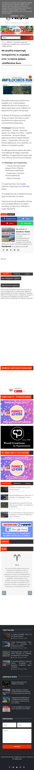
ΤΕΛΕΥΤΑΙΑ (6, 483)
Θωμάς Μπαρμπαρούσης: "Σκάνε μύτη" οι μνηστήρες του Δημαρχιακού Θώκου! (21, 496)
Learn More (14, 16)
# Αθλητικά (11, 214)
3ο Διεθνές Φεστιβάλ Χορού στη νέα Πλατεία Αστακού (21, 635)
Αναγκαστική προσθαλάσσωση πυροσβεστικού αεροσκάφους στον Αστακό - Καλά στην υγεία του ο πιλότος (20, 700)
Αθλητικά (9, 42)
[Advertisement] (17, 267)
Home (3, 42)
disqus (28, 274)
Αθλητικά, (4, 70)
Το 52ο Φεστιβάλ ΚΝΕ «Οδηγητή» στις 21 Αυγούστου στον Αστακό (21, 707)
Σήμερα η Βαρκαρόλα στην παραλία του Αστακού (19, 683)
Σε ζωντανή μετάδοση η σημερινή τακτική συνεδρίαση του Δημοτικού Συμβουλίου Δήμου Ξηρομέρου (21, 514)
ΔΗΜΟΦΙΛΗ (17, 483)
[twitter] (13, 767)
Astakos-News (5, 757)
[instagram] (20, 767)
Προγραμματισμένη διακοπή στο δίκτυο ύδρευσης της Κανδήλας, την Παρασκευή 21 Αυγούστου (21, 505)
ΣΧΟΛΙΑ (27, 483)
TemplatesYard (15, 761)
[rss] (24, 767)
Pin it (11, 223)
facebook (17, 274)
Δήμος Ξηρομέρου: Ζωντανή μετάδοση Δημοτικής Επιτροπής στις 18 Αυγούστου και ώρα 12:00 (21, 691)
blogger (6, 274)
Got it (22, 16)
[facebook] (9, 767)
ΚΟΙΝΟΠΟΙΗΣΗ (11, 219)
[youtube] (16, 767)
